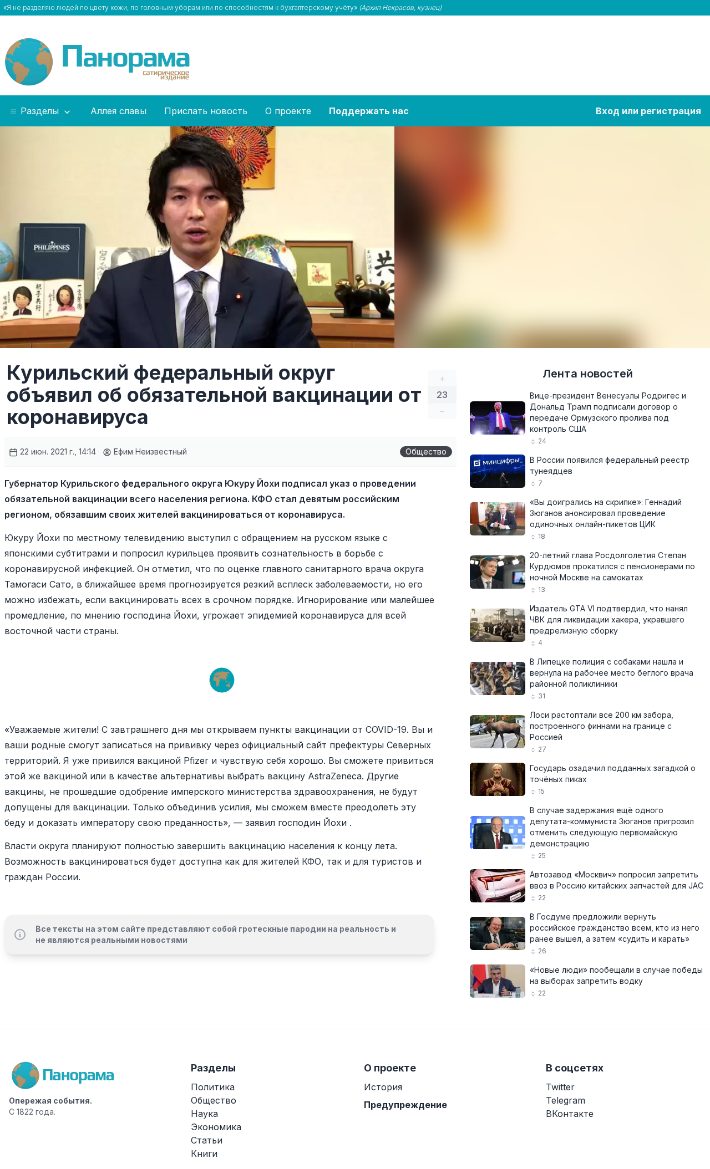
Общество (426, 451)
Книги (204, 1153)
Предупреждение (405, 1104)
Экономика (216, 1126)
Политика (213, 1087)
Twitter (560, 1087)
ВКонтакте (570, 1113)
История (383, 1087)
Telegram (565, 1100)
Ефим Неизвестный (149, 451)
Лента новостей (587, 373)
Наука (204, 1113)
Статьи (206, 1140)
